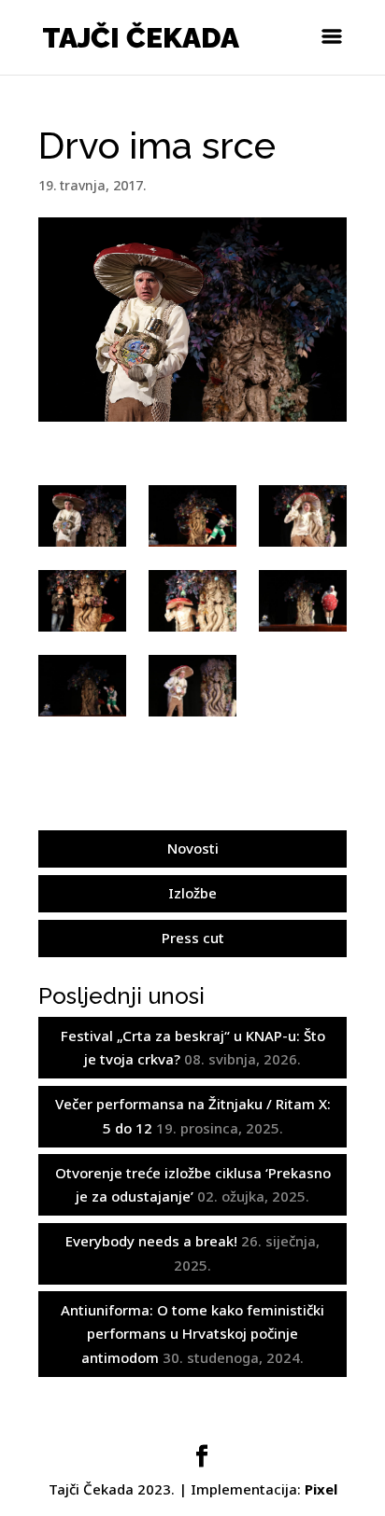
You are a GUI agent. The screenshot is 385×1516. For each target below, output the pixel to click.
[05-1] (192, 516)
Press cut (193, 937)
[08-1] (81, 516)
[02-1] (192, 601)
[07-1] (81, 601)
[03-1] (302, 601)
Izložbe (192, 892)
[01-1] (302, 516)
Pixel (321, 1489)
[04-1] (81, 685)
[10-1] (192, 685)
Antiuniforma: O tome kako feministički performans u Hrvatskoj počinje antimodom (192, 1333)
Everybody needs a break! (151, 1240)
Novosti (193, 848)
